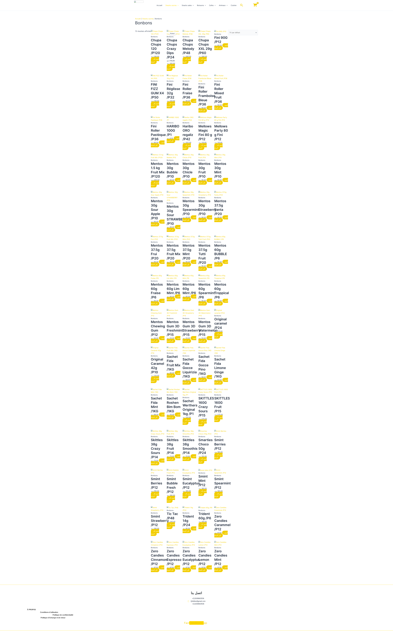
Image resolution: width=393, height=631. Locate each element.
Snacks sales (187, 5)
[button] (178, 5)
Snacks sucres (171, 5)
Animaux (222, 5)
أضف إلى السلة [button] (155, 60)
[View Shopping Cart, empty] (255, 5)
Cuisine (233, 5)
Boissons (200, 5)
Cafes (211, 5)
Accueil (159, 5)
